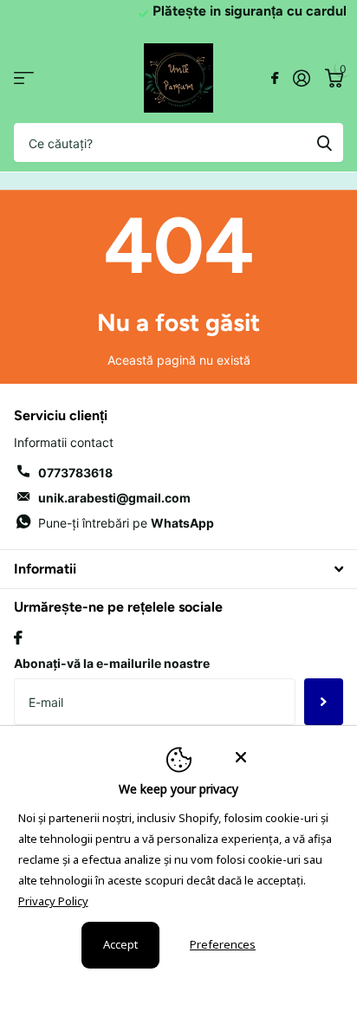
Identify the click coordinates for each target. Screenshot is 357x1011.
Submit (324, 142)
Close (178, 568)
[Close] (284, 756)
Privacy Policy (53, 901)
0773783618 (75, 472)
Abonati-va (323, 701)
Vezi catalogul (24, 78)
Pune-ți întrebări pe (126, 522)
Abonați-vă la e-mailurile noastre (112, 663)
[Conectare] (301, 78)
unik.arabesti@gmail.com (114, 497)
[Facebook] (18, 638)
